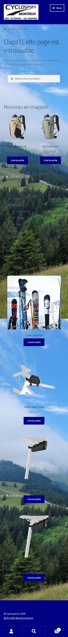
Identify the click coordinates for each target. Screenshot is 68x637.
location (21, 243)
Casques (21, 237)
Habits (16, 198)
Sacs (19, 224)
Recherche (34, 631)
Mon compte (11, 631)
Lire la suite (17, 160)
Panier (52, 628)
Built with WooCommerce (18, 618)
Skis (14, 230)
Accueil (11, 28)
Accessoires (23, 211)
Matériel (17, 205)
